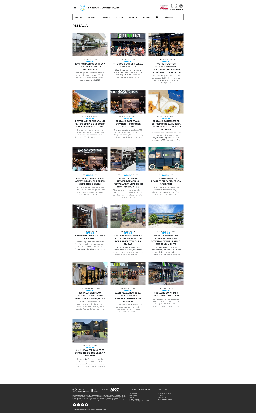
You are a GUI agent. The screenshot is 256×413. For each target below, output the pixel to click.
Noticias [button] (91, 17)
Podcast (146, 17)
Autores (132, 397)
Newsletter (133, 17)
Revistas (78, 17)
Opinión (119, 17)
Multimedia (106, 17)
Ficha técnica (133, 395)
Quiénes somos (134, 393)
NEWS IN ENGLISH (176, 10)
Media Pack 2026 (134, 399)
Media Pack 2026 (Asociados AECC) (139, 401)
